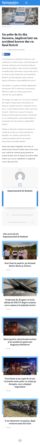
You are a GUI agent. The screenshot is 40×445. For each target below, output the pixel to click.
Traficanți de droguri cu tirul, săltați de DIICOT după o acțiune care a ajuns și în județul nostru (20, 294)
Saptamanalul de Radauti (15, 236)
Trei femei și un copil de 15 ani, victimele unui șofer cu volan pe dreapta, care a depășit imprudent (20, 374)
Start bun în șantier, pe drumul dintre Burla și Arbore (20, 256)
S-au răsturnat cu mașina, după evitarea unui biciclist (20, 413)
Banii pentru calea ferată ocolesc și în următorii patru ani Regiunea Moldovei (20, 333)
